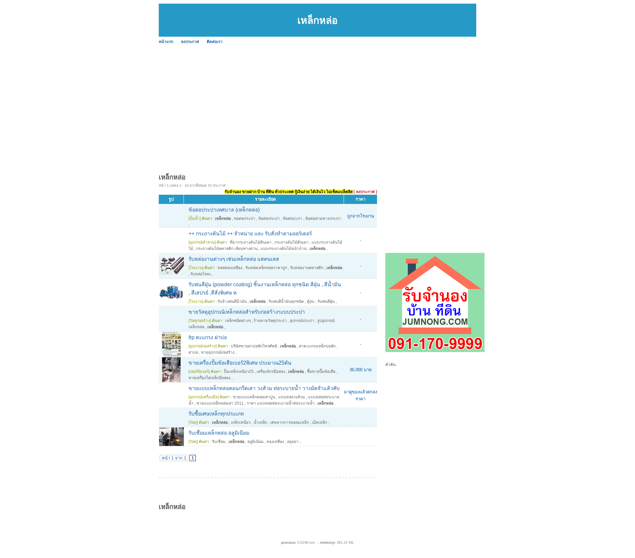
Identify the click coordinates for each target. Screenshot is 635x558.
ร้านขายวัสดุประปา (270, 320)
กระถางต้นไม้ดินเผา (292, 242)
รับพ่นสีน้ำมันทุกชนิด (286, 301)
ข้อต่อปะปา (292, 218)
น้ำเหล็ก (260, 422)
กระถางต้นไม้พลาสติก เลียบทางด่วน (227, 248)
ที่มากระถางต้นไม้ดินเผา (251, 242)
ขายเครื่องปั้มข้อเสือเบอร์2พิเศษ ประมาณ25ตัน (240, 363)
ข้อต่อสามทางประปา (323, 218)
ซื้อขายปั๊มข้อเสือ (321, 371)
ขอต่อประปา (244, 218)
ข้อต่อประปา (269, 218)
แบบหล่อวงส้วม (291, 397)
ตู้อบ (311, 301)
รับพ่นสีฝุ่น (326, 301)
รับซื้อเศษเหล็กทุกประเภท (216, 414)
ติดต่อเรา (215, 41)
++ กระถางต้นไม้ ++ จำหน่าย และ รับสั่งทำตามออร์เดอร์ (250, 233)
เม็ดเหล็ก (319, 422)
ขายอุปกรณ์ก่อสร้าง (217, 352)
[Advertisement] (357, 96)
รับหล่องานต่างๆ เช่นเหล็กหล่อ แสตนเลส (234, 259)
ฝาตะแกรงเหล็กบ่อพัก (317, 346)
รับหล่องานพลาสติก (306, 267)
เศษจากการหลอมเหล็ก (289, 422)
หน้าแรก (166, 41)
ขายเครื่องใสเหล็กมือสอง (210, 378)
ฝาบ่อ (193, 352)
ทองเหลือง (275, 441)
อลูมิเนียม (255, 441)
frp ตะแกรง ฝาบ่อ (208, 337)
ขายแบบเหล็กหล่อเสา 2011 (220, 403)
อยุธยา (293, 441)
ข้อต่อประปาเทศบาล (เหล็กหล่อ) (224, 210)
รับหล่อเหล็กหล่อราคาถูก (266, 267)
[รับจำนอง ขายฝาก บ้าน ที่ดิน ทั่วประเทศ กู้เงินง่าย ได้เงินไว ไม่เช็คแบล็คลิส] (435, 350)
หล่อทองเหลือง (230, 267)
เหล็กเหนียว (241, 422)
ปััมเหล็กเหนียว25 (239, 371)
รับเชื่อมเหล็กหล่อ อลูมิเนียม (219, 433)
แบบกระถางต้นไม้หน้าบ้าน (284, 248)
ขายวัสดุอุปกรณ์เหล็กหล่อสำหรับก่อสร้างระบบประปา (247, 312)
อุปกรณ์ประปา (302, 320)
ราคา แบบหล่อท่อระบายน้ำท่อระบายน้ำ (281, 403)
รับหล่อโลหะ (200, 274)
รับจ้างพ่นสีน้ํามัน (232, 301)
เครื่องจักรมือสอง (271, 371)
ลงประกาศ (190, 41)
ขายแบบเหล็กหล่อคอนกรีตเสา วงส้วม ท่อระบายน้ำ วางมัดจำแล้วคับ (264, 388)
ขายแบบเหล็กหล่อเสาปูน (254, 397)
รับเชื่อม (219, 441)
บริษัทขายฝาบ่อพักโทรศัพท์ (254, 346)
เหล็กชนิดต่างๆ (238, 320)
